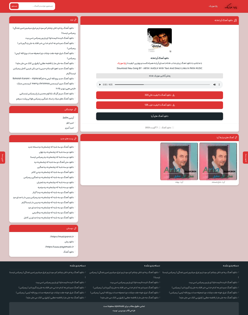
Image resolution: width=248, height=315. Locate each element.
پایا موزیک (213, 6)
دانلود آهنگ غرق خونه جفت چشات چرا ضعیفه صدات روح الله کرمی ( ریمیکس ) (203, 292)
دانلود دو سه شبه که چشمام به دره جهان (56, 152)
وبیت (115, 310)
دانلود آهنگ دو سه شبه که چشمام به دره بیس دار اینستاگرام (48, 202)
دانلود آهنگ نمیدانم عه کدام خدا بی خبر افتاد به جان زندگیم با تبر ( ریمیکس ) (204, 287)
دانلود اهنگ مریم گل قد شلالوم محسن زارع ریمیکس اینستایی (47, 93)
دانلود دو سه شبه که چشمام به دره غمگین (55, 167)
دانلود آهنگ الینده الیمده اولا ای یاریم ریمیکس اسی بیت (49, 38)
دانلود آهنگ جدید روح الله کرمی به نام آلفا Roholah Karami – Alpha (43, 78)
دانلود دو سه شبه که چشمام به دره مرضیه (56, 187)
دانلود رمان (69, 242)
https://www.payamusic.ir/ (59, 247)
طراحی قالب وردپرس (126, 310)
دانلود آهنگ (166, 127)
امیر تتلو (70, 123)
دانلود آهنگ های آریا (159, 116)
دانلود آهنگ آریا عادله (224, 20)
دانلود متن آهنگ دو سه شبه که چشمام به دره (54, 162)
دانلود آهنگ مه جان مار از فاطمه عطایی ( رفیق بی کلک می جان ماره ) (45, 63)
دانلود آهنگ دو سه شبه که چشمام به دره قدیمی (53, 212)
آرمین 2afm (68, 118)
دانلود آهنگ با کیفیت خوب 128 (158, 105)
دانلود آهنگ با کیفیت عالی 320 (158, 95)
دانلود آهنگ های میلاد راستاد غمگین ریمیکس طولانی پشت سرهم (45, 99)
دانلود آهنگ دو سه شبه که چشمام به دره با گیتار (53, 192)
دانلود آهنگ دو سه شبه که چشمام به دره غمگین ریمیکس (49, 177)
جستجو (14, 6)
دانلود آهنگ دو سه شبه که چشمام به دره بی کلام (53, 172)
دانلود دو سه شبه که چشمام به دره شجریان (55, 182)
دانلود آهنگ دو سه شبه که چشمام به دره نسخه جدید (51, 147)
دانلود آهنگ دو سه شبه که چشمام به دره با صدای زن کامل (49, 218)
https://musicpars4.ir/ (62, 237)
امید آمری (69, 128)
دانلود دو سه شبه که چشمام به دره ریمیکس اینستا (52, 157)
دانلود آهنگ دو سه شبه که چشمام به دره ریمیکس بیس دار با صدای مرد (43, 197)
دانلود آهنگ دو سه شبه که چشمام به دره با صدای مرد (51, 207)
